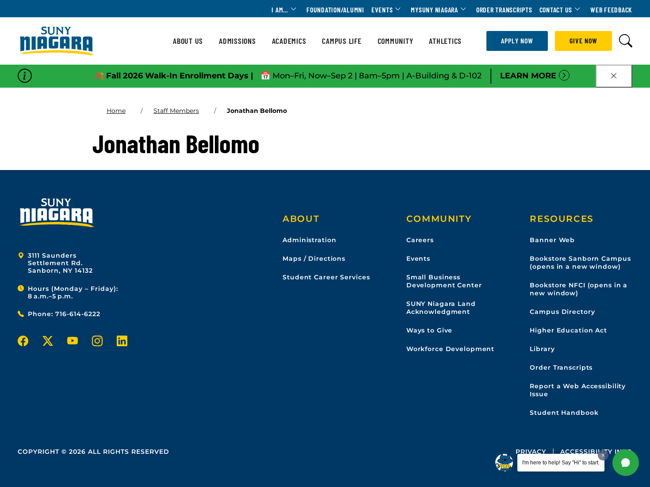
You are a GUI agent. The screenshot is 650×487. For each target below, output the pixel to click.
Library (542, 349)
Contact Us (556, 9)
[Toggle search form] (625, 41)
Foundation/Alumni (335, 9)
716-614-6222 (77, 314)
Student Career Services (326, 277)
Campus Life (341, 41)
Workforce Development (450, 349)
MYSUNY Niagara (434, 9)
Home (116, 111)
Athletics (445, 41)
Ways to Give (429, 330)
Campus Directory (562, 312)
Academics (289, 41)
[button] (625, 462)
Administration (309, 240)
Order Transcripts (504, 9)
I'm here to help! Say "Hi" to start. (561, 463)
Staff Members (176, 111)
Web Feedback (611, 9)
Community (395, 41)
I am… (279, 9)
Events (382, 9)
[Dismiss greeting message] (603, 455)
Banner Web (552, 240)
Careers (420, 240)
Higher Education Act (568, 330)
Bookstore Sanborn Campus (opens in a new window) (580, 263)
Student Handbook (564, 413)
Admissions (237, 41)
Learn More (528, 76)
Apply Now (517, 40)
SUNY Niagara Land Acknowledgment (441, 308)
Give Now (583, 40)
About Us (188, 41)
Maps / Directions (314, 259)
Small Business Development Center (444, 281)
